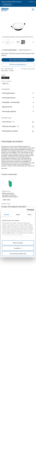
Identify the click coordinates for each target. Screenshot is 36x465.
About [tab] (29, 214)
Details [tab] (18, 214)
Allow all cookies (18, 242)
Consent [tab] (6, 214)
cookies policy (24, 237)
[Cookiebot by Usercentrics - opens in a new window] (26, 210)
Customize (17, 248)
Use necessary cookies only (18, 253)
